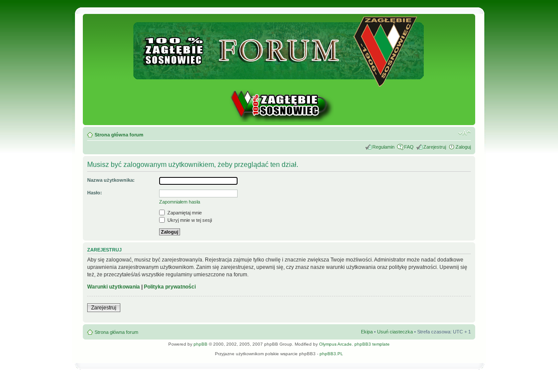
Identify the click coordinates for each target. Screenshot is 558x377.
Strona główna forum (119, 134)
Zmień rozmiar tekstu (464, 133)
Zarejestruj (434, 146)
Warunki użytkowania (113, 287)
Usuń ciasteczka (395, 331)
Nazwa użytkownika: (111, 180)
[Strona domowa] (279, 120)
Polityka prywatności (170, 287)
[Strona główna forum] (279, 83)
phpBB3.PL (331, 353)
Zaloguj (463, 146)
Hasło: (94, 192)
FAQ (409, 146)
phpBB (201, 344)
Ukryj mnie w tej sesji (189, 220)
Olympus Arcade (335, 344)
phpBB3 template (372, 344)
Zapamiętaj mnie (184, 212)
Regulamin (383, 146)
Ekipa (367, 331)
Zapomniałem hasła (179, 201)
